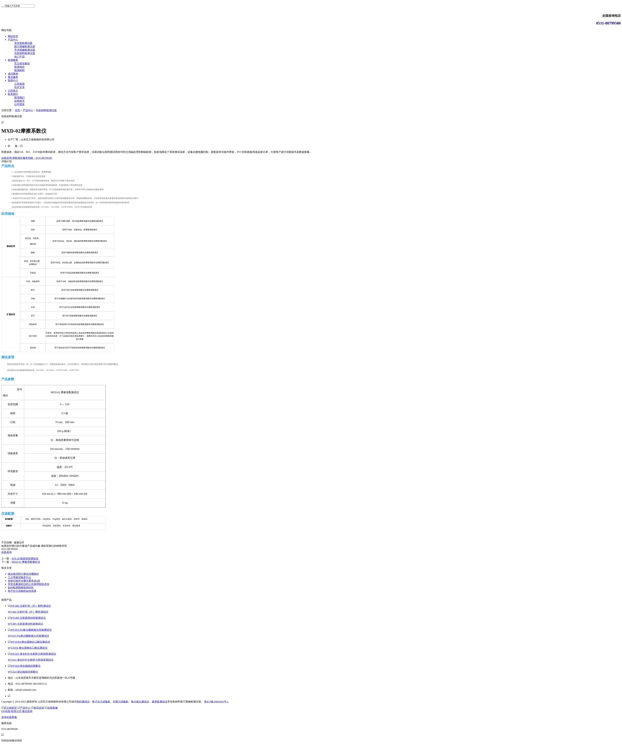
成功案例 (13, 73)
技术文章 (19, 87)
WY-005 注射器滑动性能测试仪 (25, 623)
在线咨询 (6, 552)
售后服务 (13, 77)
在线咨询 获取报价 (12, 158)
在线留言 (19, 101)
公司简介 (13, 90)
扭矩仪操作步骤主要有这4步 (24, 580)
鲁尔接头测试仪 (140, 701)
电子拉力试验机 (101, 701)
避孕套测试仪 (159, 701)
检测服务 (13, 60)
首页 (17, 110)
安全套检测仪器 (23, 43)
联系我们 (13, 94)
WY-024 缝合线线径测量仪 (23, 671)
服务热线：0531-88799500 (37, 158)
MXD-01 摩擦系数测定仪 (26, 562)
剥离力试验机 (120, 701)
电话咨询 (39, 707)
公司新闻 (19, 84)
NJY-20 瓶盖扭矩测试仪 (25, 558)
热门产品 (19, 56)
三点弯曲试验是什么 (19, 577)
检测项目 (19, 66)
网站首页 (13, 36)
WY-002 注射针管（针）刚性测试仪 (28, 611)
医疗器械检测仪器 (24, 46)
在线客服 (52, 707)
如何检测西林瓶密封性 (21, 587)
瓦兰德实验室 (22, 63)
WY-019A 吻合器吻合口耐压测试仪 (27, 647)
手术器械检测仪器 (24, 49)
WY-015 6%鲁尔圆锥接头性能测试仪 (28, 635)
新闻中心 (13, 80)
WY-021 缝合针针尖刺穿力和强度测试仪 (30, 659)
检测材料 (19, 70)
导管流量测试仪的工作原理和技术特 (28, 584)
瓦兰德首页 (10, 707)
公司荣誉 (19, 104)
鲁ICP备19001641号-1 (216, 701)
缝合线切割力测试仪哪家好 (23, 574)
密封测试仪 (83, 701)
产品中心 (13, 39)
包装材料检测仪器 (24, 53)
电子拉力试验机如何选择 (22, 591)
